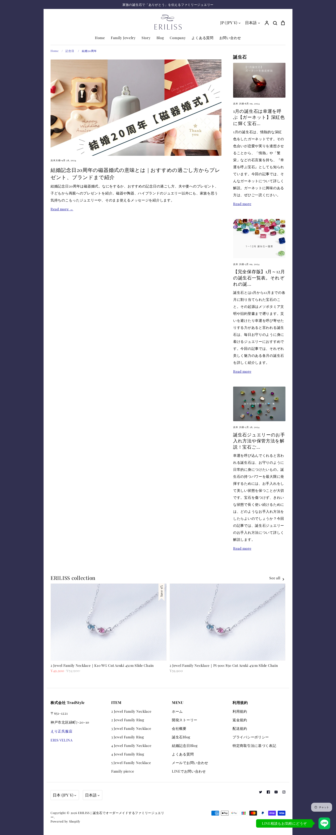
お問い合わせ (230, 37)
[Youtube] (276, 792)
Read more (242, 203)
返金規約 (240, 720)
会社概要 (179, 728)
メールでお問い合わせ (190, 762)
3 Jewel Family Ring (127, 737)
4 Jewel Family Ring (127, 754)
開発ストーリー (184, 720)
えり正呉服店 (61, 731)
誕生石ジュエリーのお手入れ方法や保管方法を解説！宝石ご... (259, 441)
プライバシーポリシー (251, 737)
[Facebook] (268, 792)
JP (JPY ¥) (228, 22)
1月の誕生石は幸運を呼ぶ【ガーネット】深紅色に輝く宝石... (259, 117)
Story (146, 37)
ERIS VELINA (62, 740)
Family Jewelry (123, 37)
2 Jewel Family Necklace (131, 711)
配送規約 (240, 728)
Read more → (62, 209)
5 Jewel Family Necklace (131, 762)
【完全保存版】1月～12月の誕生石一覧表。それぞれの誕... (259, 277)
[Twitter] (260, 792)
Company (178, 37)
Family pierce (122, 771)
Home (100, 37)
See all (275, 578)
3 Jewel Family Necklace (131, 728)
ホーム (177, 711)
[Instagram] (284, 792)
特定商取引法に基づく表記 (254, 745)
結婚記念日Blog (185, 745)
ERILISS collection (73, 577)
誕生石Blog (181, 737)
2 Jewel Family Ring (127, 720)
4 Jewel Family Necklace (131, 745)
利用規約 (240, 711)
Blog (160, 37)
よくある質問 (202, 37)
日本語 (251, 22)
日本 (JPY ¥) (63, 794)
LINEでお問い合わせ (189, 771)
